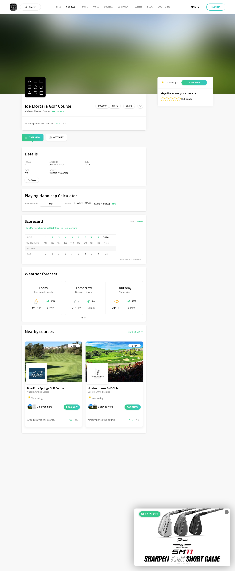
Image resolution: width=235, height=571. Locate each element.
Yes (58, 123)
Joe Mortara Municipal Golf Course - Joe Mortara (51, 227)
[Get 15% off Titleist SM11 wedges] (182, 537)
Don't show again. (183, 563)
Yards (131, 221)
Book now (72, 407)
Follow (102, 105)
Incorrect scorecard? (130, 259)
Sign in (195, 7)
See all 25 (134, 331)
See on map (58, 111)
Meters (140, 221)
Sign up (215, 7)
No (64, 123)
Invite (114, 105)
